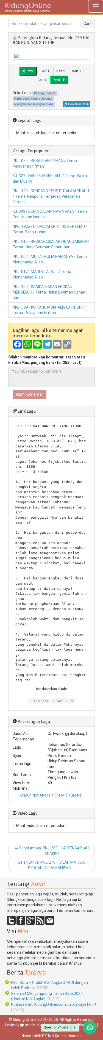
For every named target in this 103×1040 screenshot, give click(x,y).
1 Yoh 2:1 (39, 701)
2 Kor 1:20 (63, 701)
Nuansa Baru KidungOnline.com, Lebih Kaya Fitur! (53, 1004)
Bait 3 (76, 71)
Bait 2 (60, 71)
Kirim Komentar (29, 394)
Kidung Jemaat (44, 93)
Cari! (87, 23)
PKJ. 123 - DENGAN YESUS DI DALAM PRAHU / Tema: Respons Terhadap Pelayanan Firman (51, 196)
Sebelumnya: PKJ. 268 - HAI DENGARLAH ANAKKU (51, 851)
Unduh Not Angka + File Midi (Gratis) (51, 795)
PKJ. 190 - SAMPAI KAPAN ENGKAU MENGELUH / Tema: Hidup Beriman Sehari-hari (50, 292)
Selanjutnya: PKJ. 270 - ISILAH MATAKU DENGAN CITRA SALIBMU (51, 865)
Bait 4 (42, 80)
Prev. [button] (30, 71)
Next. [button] (58, 80)
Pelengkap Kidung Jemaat (42, 37)
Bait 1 (45, 71)
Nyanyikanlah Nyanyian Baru (33, 104)
